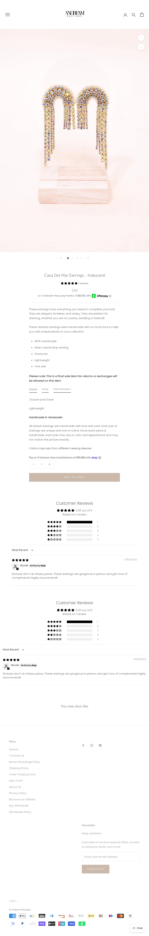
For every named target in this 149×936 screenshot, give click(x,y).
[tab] (33, 390)
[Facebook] (83, 745)
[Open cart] (142, 15)
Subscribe (95, 869)
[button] (69, 283)
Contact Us (16, 755)
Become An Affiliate (22, 799)
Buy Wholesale (19, 805)
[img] (20, 560)
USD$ (12, 901)
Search (14, 749)
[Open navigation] (7, 14)
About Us (15, 787)
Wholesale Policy (20, 812)
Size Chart (16, 780)
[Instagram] (91, 745)
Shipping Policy (19, 768)
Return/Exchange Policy (24, 762)
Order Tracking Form (22, 774)
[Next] (88, 258)
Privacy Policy (18, 793)
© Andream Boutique (20, 909)
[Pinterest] (100, 745)
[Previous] (60, 258)
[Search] (134, 14)
